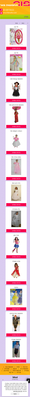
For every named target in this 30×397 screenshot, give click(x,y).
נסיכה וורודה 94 (16, 157)
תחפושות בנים (24, 369)
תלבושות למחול (17, 370)
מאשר (15, 394)
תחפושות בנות (9, 367)
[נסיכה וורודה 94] (16, 174)
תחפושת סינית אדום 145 (16, 105)
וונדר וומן (16, 235)
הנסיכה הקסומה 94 (16, 131)
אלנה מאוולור (16, 261)
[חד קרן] (16, 44)
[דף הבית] (15, 6)
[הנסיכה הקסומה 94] (16, 148)
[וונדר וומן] (16, 253)
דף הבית (25, 367)
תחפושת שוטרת (16, 339)
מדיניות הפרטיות (17, 391)
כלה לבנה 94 (16, 183)
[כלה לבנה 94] (16, 200)
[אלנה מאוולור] (16, 279)
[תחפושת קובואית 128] (16, 96)
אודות (18, 367)
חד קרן (16, 27)
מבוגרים (26, 370)
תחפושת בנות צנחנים (16, 313)
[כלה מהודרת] (16, 227)
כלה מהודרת (16, 209)
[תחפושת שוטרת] (16, 357)
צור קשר (11, 372)
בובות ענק (6, 370)
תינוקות (15, 369)
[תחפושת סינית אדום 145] (16, 122)
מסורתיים (6, 369)
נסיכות (16, 287)
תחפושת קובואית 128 (16, 79)
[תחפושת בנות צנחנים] (16, 331)
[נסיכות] (16, 305)
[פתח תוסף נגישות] (28, 381)
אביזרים (19, 372)
